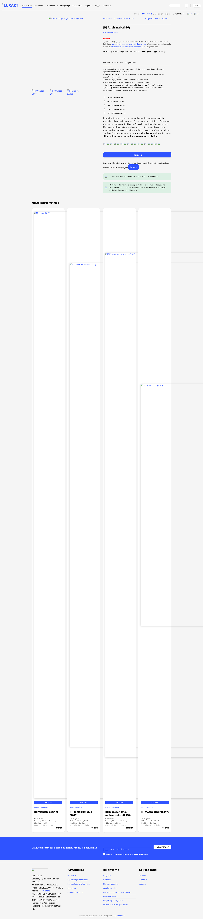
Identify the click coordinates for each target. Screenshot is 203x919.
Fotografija (65, 5)
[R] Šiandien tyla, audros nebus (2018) (118, 813)
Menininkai (38, 5)
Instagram (143, 880)
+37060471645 (146, 14)
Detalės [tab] (106, 62)
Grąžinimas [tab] (130, 62)
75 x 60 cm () (114, 97)
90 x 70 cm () (115, 101)
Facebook (142, 875)
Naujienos (88, 5)
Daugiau (48, 802)
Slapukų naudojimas (111, 884)
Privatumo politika (110, 896)
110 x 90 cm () (115, 109)
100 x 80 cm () (115, 105)
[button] (186, 6)
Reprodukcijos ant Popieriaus (78, 884)
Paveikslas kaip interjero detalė (115, 905)
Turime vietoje (51, 5)
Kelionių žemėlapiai (75, 892)
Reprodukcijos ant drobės (124, 18)
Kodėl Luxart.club (110, 888)
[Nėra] (104, 143)
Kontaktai (107, 5)
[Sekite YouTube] (178, 6)
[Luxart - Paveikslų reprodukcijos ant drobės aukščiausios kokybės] (10, 5)
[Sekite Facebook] (172, 6)
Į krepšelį (137, 155)
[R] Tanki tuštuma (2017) (81, 813)
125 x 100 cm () (116, 113)
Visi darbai (27, 5)
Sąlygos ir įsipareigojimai (113, 900)
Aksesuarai (77, 5)
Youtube (142, 884)
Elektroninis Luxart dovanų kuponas (126, 47)
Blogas (98, 5)
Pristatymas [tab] (117, 62)
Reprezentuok (118, 916)
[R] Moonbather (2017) (155, 812)
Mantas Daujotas (110, 32)
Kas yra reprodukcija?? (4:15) (156, 18)
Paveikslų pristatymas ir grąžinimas (117, 892)
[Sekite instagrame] (175, 6)
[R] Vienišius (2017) (46, 812)
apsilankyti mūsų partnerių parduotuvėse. (129, 44)
